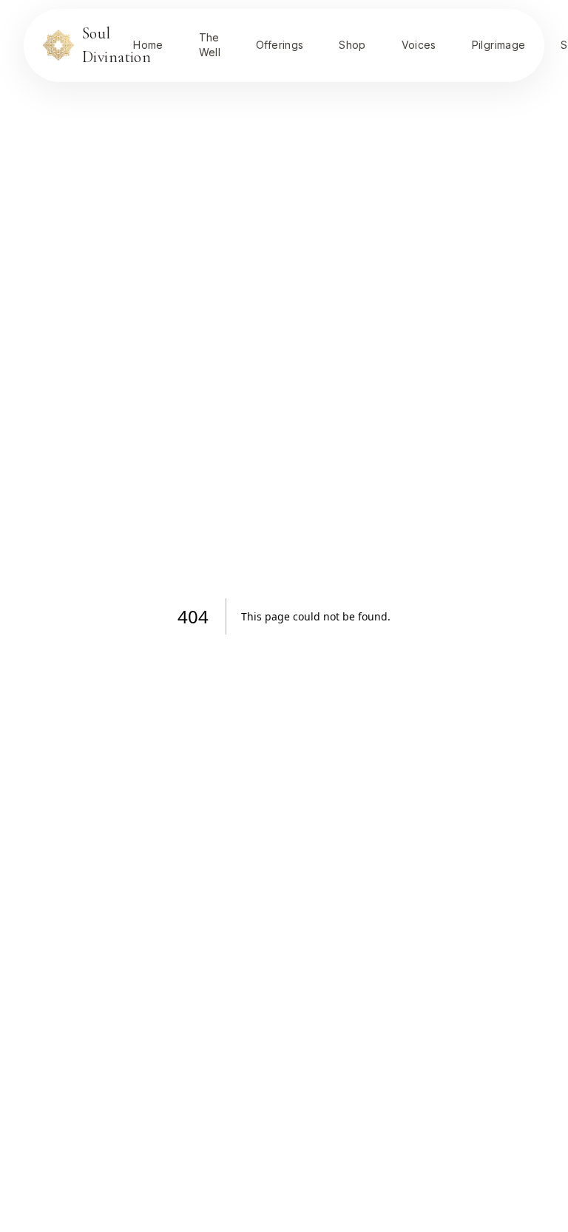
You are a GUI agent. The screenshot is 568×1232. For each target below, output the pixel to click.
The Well (209, 44)
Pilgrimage (499, 44)
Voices (419, 44)
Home (148, 44)
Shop (352, 44)
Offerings (279, 44)
